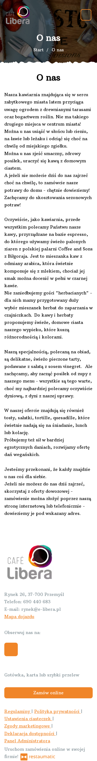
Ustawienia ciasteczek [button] (28, 718)
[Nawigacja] (86, 14)
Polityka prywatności (57, 711)
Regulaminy (17, 711)
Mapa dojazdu (19, 616)
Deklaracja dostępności (30, 733)
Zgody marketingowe (27, 726)
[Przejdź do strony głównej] (17, 15)
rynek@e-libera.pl (41, 609)
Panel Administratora (27, 740)
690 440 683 (36, 601)
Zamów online (48, 692)
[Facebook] (11, 649)
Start (38, 49)
